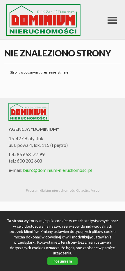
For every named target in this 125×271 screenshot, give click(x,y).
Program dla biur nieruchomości (51, 190)
